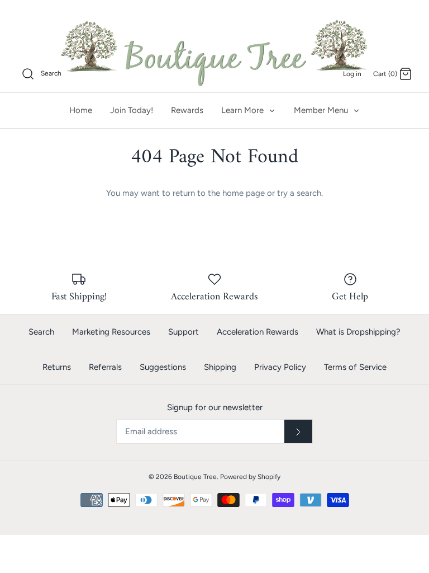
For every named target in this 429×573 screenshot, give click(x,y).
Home (80, 110)
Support (183, 332)
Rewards (187, 110)
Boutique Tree (195, 477)
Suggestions (163, 367)
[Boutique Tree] (214, 51)
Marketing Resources (111, 332)
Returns (56, 367)
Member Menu (322, 110)
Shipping (220, 367)
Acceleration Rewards (257, 332)
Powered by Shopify (250, 477)
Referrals (105, 367)
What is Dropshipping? (358, 332)
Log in (352, 74)
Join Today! (131, 110)
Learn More (243, 110)
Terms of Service (355, 367)
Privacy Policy (280, 367)
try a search (299, 193)
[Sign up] (298, 431)
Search (41, 332)
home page (243, 193)
